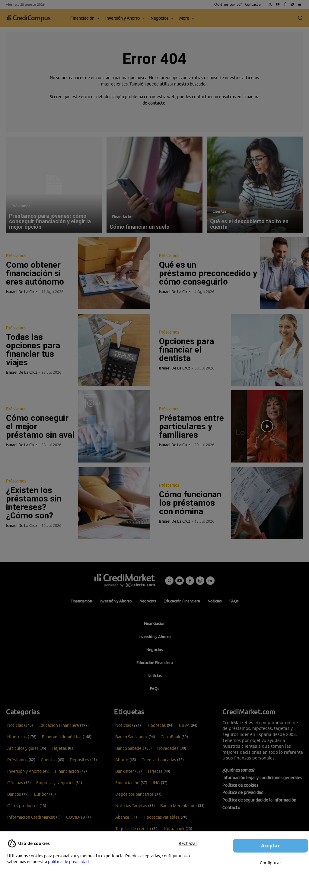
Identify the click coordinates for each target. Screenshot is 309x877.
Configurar (270, 863)
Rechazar (188, 843)
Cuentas (219, 211)
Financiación (122, 216)
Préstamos (20, 205)
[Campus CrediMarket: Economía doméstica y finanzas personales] (124, 580)
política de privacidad (68, 861)
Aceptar (270, 845)
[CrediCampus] (28, 18)
